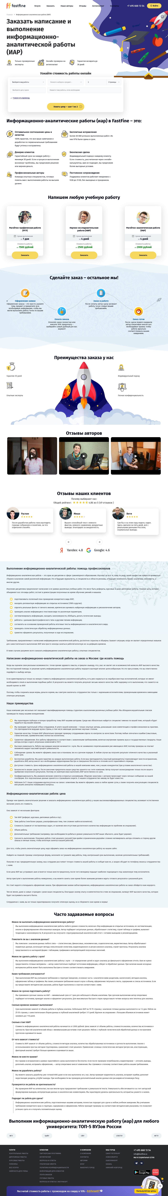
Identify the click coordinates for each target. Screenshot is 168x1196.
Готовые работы (47, 1178)
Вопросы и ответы (48, 1160)
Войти (155, 6)
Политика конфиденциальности (54, 1168)
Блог (82, 1164)
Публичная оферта (48, 1164)
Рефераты (13, 1164)
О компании (85, 1153)
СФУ (82, 1136)
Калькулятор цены (146, 1191)
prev (69, 542)
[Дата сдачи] (28, 91)
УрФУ (47, 1136)
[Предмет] (65, 83)
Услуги (37, 6)
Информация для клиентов (52, 1171)
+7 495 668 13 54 (135, 5)
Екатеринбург (112, 1160)
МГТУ (156, 1136)
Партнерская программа (50, 1153)
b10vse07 (93, 1191)
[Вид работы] (28, 83)
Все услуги (14, 1168)
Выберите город (87, 1168)
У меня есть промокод (21, 98)
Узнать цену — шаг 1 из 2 (66, 106)
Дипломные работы (18, 1157)
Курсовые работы (17, 1160)
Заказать (50, 6)
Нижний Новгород (114, 1168)
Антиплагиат (98, 6)
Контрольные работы (18, 1153)
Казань (109, 1164)
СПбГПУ (119, 1136)
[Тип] (113, 83)
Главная (10, 15)
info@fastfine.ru (140, 1154)
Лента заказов (46, 1175)
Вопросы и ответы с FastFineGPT (54, 1182)
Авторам (83, 1160)
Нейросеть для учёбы (18, 1171)
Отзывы (82, 6)
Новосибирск (112, 1157)
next (99, 542)
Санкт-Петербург (113, 1153)
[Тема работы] (84, 91)
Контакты (114, 6)
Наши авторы (67, 6)
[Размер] (96, 83)
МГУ (11, 1136)
